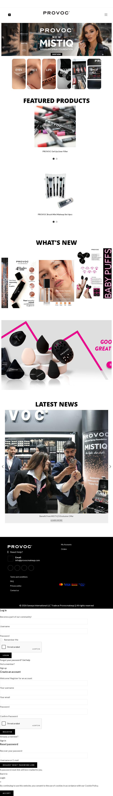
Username (5, 626)
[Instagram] (17, 568)
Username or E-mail (9, 760)
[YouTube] (24, 568)
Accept (7, 793)
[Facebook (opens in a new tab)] (52, 3)
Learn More (57, 520)
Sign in (3, 740)
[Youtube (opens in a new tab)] (57, 3)
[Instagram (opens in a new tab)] (54, 3)
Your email (5, 697)
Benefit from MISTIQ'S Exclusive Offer (56, 516)
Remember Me (11, 639)
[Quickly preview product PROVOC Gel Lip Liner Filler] (105, 110)
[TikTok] (31, 568)
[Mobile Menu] (106, 14)
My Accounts (66, 544)
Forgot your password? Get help (15, 660)
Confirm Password (9, 716)
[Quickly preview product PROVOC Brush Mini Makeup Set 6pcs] (105, 173)
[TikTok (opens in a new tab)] (60, 3)
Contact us (14, 590)
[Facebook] (10, 568)
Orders (64, 549)
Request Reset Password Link (18, 765)
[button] (4, 39)
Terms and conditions (19, 577)
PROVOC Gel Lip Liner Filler (55, 151)
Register (7, 732)
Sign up (3, 668)
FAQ (12, 581)
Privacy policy (15, 586)
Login (6, 655)
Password (4, 635)
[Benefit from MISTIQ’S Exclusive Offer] (56, 461)
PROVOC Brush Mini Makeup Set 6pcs (55, 214)
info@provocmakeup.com (27, 560)
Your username (7, 687)
